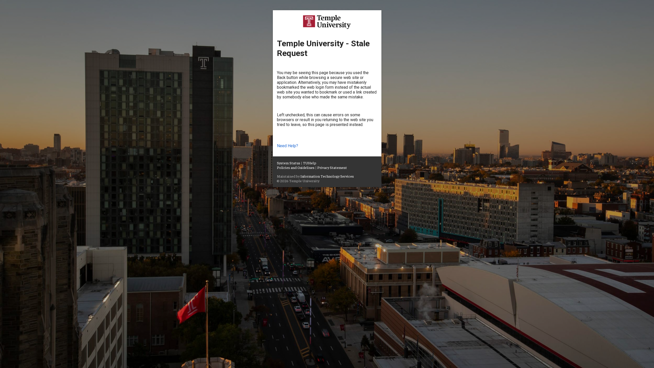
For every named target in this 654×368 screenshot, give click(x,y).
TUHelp (309, 162)
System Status (288, 162)
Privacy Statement (332, 167)
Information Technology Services (327, 176)
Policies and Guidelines (295, 167)
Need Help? (287, 145)
